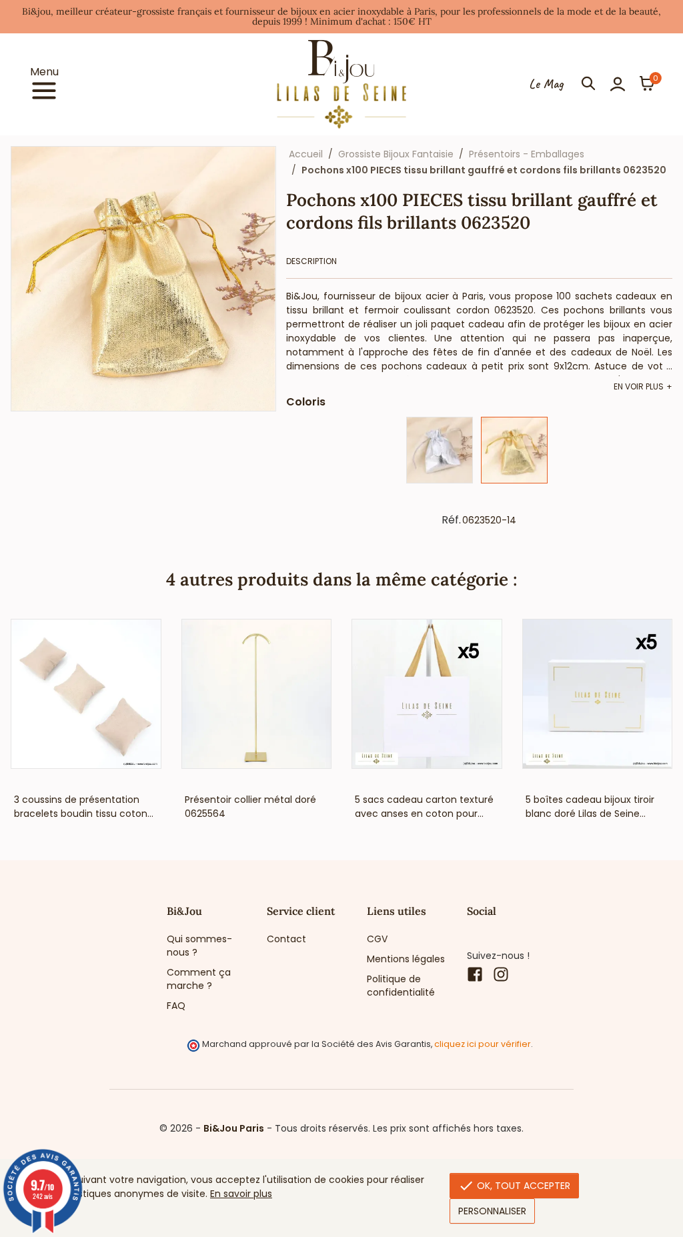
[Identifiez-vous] (617, 84)
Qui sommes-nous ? (199, 945)
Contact (286, 939)
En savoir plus (241, 1193)
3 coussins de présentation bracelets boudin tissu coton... (83, 806)
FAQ (176, 1005)
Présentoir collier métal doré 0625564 (250, 806)
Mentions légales (406, 959)
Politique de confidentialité (401, 985)
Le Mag (546, 84)
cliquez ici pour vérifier (482, 1044)
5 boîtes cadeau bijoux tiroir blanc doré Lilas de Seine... (590, 806)
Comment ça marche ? (199, 979)
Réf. (451, 520)
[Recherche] (588, 84)
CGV (377, 939)
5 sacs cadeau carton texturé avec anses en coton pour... (424, 806)
